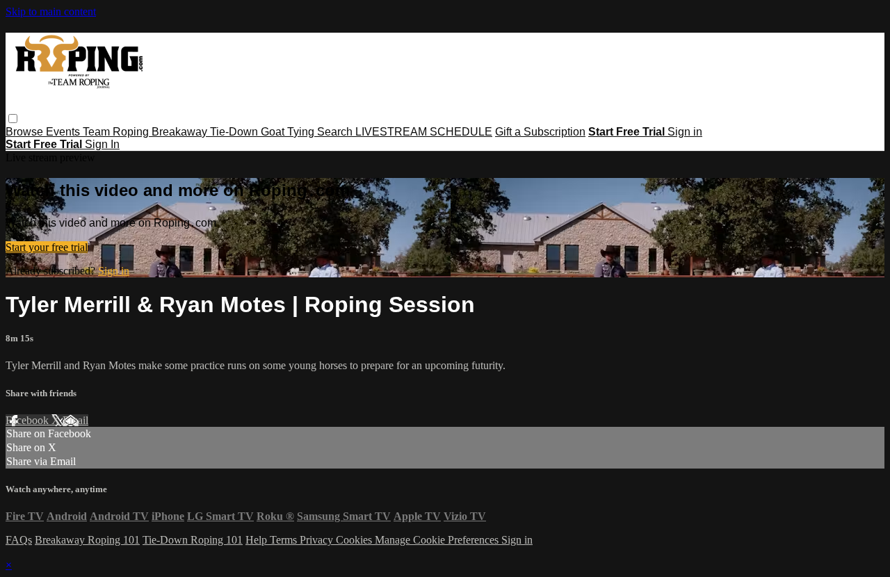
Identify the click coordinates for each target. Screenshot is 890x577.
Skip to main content (51, 11)
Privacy (318, 540)
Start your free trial (47, 247)
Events (64, 132)
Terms (285, 540)
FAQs (19, 540)
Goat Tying (289, 132)
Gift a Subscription (540, 132)
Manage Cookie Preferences (438, 540)
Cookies (355, 540)
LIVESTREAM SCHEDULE (423, 132)
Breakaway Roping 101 (87, 540)
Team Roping (117, 132)
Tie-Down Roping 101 (193, 540)
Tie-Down (235, 132)
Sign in (685, 132)
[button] (12, 118)
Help (257, 540)
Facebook (28, 420)
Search (336, 132)
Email (75, 420)
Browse (26, 132)
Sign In (102, 144)
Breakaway (181, 132)
